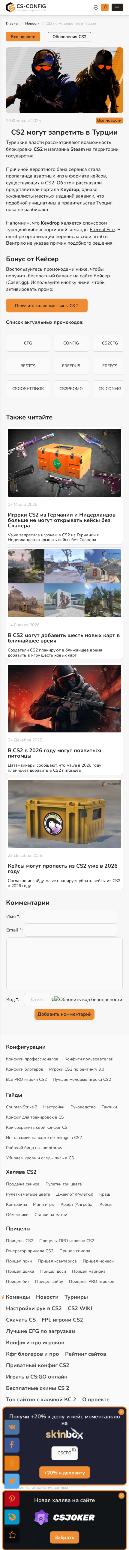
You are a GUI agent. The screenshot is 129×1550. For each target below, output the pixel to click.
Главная (12, 23)
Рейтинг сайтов (85, 1354)
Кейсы (106, 1204)
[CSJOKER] (64, 1517)
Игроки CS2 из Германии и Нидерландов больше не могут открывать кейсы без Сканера (62, 520)
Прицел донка (20, 1271)
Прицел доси (53, 1271)
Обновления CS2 (69, 37)
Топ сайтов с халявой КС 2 (41, 1399)
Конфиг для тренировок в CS (35, 1117)
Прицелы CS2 (19, 1241)
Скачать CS (21, 1319)
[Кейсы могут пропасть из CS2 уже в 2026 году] (64, 814)
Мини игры (44, 1204)
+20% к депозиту (64, 1472)
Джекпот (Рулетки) (74, 1194)
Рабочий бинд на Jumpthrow (34, 1148)
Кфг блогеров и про (32, 1354)
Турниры (76, 1297)
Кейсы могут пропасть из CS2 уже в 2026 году (63, 868)
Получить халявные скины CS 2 (47, 306)
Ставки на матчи (50, 1215)
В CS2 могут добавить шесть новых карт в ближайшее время (64, 638)
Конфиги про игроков (35, 1342)
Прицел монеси (98, 1261)
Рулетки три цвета (64, 1184)
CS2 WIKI (80, 1308)
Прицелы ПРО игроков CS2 (66, 1241)
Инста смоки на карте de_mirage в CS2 (44, 1137)
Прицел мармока (89, 1271)
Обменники (17, 1215)
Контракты (16, 1204)
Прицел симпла (74, 1251)
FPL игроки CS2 (62, 1319)
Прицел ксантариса (57, 1261)
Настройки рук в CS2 (34, 1308)
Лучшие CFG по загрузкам (40, 1331)
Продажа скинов (23, 1184)
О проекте (96, 1399)
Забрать (64, 1537)
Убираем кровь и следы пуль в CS (40, 1158)
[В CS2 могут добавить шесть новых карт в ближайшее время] (64, 583)
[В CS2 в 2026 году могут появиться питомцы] (64, 699)
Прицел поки (19, 1261)
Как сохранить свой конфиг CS (37, 1127)
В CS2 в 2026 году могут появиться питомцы (54, 753)
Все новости (23, 37)
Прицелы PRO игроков (91, 1281)
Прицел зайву (49, 1281)
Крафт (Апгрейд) (77, 1204)
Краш (104, 1194)
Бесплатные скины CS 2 (37, 1388)
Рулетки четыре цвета (28, 1194)
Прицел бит (17, 1281)
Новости (32, 23)
